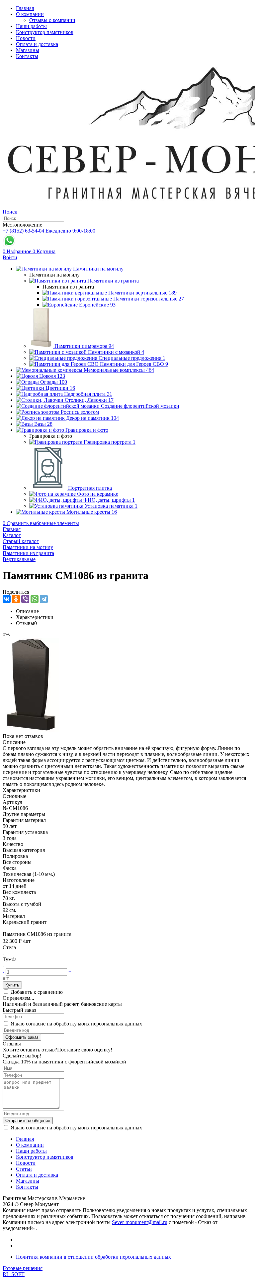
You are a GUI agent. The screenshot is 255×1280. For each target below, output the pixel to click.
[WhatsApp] (35, 599)
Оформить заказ (22, 1037)
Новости (26, 38)
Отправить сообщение (27, 1120)
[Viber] (25, 599)
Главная (25, 8)
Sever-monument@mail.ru (139, 1222)
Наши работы (31, 26)
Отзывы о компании (52, 20)
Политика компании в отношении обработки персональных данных (93, 1257)
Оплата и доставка (37, 44)
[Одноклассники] (16, 599)
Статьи (24, 1169)
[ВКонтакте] (7, 599)
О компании (30, 14)
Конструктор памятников (44, 32)
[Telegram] (44, 599)
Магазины (27, 50)
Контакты (27, 56)
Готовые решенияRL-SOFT (22, 1271)
